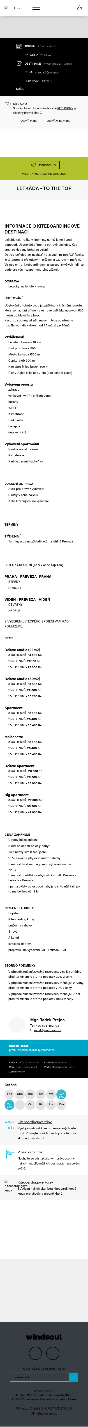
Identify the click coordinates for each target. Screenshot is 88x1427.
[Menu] (36, 8)
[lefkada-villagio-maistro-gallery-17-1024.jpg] (73, 1229)
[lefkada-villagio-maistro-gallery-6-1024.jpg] (44, 1210)
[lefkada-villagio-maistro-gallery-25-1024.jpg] (14, 1249)
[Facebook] (35, 1353)
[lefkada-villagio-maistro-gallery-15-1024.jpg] (44, 1229)
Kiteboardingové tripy (35, 1121)
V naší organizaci (31, 1152)
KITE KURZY (65, 108)
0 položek (79, 7)
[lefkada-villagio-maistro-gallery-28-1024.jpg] (44, 1249)
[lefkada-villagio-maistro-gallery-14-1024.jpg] (14, 1229)
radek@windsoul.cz (47, 1030)
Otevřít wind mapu (58, 120)
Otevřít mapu (29, 120)
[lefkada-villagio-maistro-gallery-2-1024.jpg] (14, 1210)
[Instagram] (52, 1353)
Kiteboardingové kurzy (35, 1182)
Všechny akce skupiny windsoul (44, 173)
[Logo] (16, 8)
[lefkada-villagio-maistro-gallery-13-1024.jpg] (73, 1210)
